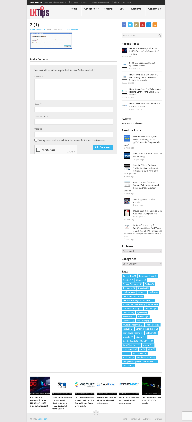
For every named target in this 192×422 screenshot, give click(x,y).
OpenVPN (128, 321)
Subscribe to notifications (132, 123)
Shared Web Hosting (133, 333)
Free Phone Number (133, 296)
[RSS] (155, 24)
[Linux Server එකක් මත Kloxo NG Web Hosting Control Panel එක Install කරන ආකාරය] (62, 386)
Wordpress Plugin (132, 361)
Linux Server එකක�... (101, 2)
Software (151, 333)
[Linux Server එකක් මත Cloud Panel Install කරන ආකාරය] (107, 386)
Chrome (141, 280)
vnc (142, 349)
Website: (38, 129)
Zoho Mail (128, 365)
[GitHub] (136, 24)
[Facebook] (124, 24)
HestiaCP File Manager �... (56, 2)
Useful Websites (131, 345)
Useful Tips (146, 341)
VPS (122, 8)
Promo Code (153, 325)
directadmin (129, 288)
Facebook (129, 292)
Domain (143, 288)
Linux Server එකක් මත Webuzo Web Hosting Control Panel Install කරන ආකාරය (145, 92)
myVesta (142, 312)
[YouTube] (142, 24)
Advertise (147, 419)
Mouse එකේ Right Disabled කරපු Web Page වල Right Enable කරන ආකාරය (147, 214)
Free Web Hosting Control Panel (138, 300)
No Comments (72, 29)
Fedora (141, 292)
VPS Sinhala (140, 353)
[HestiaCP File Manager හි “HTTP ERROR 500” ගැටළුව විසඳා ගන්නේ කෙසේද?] (40, 386)
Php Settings (144, 321)
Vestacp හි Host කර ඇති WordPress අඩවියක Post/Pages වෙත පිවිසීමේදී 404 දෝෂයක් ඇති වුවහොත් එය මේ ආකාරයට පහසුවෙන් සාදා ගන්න (143, 231)
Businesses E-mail (148, 276)
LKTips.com (43, 419)
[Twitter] (130, 24)
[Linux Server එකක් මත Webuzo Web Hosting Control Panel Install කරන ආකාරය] (84, 386)
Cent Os (128, 280)
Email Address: (41, 116)
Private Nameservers (133, 325)
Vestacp (148, 345)
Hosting (108, 8)
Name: (37, 104)
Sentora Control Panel (147, 329)
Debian (149, 284)
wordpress (128, 357)
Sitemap (158, 419)
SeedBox (128, 329)
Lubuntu (128, 312)
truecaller (128, 337)
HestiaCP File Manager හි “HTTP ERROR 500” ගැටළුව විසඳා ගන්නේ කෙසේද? (144, 51)
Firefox (153, 292)
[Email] (148, 24)
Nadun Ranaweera (37, 29)
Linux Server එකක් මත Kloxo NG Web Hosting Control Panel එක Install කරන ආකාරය (143, 77)
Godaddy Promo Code (134, 304)
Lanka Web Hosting (132, 308)
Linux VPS (151, 308)
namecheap (129, 317)
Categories (90, 8)
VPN (151, 349)
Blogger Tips (129, 276)
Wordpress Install (146, 357)
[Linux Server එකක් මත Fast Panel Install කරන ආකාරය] (129, 386)
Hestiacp (152, 304)
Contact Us (154, 8)
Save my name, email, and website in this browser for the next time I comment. (72, 140)
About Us (136, 8)
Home (74, 8)
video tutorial (130, 349)
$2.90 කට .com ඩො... (79, 2)
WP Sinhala (150, 361)
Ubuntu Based (130, 341)
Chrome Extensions (132, 284)
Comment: (39, 76)
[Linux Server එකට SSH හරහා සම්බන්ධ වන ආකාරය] (151, 386)
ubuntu (141, 337)
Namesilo (143, 317)
